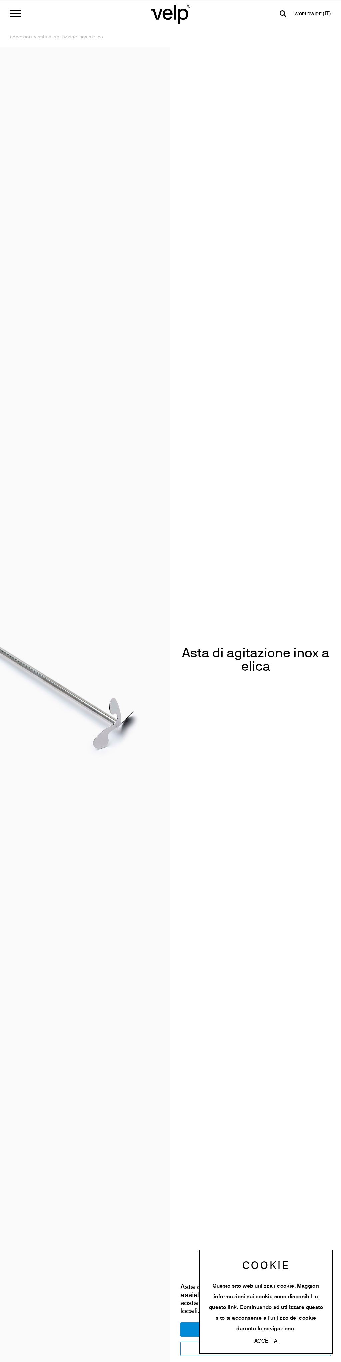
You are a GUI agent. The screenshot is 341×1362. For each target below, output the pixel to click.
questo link (223, 1307)
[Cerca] (283, 13)
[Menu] (15, 13)
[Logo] (170, 13)
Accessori (21, 37)
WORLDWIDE (309, 14)
